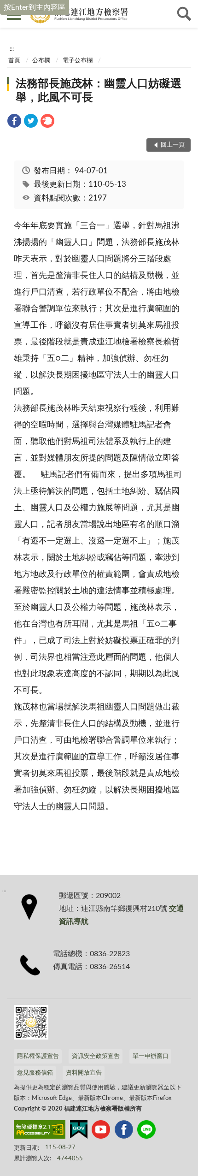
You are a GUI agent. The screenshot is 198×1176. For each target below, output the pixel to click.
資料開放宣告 (84, 1073)
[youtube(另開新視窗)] (101, 1131)
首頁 (14, 61)
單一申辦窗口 (151, 1056)
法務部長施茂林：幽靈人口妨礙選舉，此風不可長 (98, 90)
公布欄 (41, 61)
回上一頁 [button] (173, 145)
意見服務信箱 (35, 1073)
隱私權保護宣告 (38, 1056)
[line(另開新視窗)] (146, 1131)
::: (12, 49)
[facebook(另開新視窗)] (124, 1131)
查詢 (184, 14)
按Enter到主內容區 (34, 7)
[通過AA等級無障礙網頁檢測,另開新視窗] (39, 1131)
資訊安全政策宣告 (96, 1056)
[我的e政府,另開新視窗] (78, 1131)
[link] (14, 122)
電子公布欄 (78, 61)
